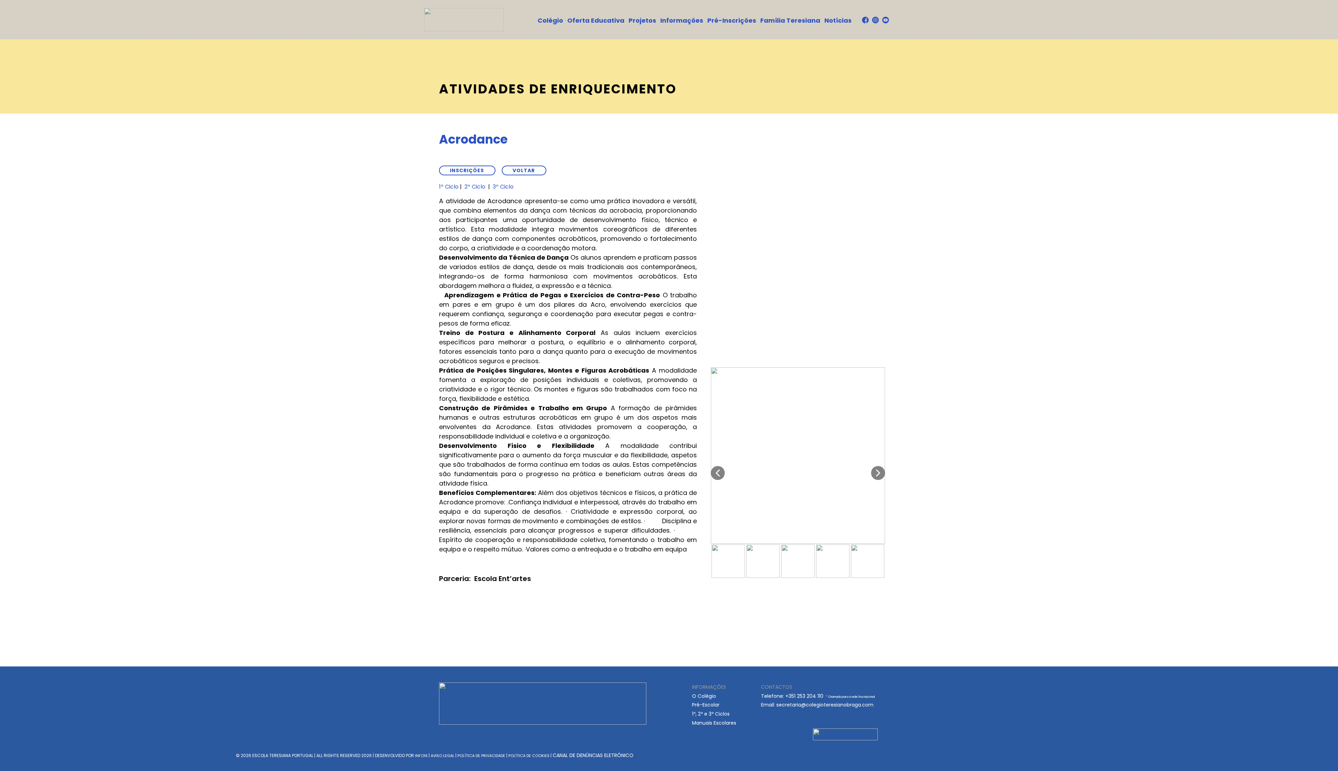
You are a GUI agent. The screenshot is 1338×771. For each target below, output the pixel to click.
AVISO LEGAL (442, 755)
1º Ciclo (449, 187)
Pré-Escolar (706, 704)
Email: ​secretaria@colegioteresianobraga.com (817, 704)
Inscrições (467, 170)
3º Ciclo (503, 187)
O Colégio (704, 696)
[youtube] (885, 20)
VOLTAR (524, 170)
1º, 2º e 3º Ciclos (711, 713)
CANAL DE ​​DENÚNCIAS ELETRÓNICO (593, 755)
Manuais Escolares (714, 722)
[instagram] (875, 20)
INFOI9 (421, 755)
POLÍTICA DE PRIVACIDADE (481, 755)
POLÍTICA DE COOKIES (528, 755)
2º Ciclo (474, 187)
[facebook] (865, 20)
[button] (718, 473)
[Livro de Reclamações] (845, 734)
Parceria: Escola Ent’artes (485, 578)
